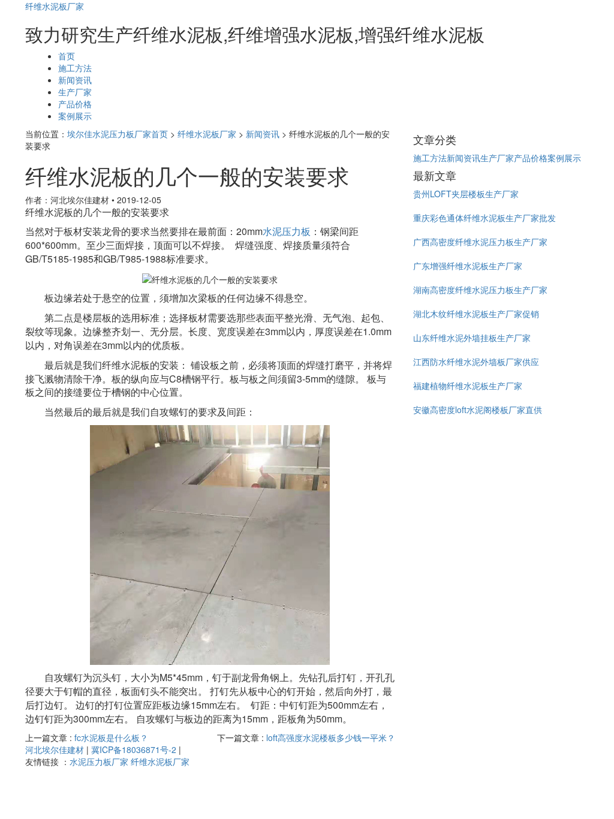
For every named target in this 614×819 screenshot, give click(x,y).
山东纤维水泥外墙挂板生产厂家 (472, 338)
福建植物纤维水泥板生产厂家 (467, 386)
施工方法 (75, 68)
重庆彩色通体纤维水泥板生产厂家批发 (484, 218)
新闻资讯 (75, 80)
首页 (66, 56)
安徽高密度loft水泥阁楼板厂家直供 (477, 409)
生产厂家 (75, 92)
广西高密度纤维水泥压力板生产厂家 (480, 242)
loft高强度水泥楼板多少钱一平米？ (330, 737)
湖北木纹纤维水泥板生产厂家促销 (476, 314)
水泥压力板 (287, 231)
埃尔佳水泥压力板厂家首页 (117, 134)
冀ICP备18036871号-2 (133, 749)
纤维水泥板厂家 (54, 6)
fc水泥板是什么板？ (111, 737)
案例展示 (75, 116)
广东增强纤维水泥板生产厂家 (467, 266)
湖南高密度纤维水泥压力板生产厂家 (480, 290)
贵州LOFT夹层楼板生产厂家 (466, 194)
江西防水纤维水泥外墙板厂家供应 (476, 362)
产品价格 (75, 104)
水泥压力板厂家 (99, 761)
